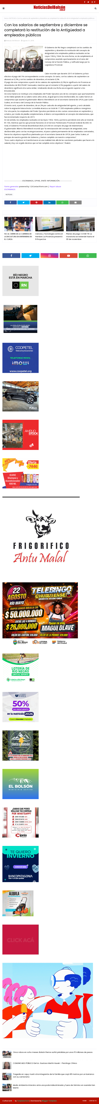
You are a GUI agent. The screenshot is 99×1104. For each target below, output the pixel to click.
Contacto (93, 1101)
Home (85, 1101)
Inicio (6, 18)
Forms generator (11, 186)
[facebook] (85, 2)
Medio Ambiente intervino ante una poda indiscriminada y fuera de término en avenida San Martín (54, 1086)
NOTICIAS (12, 18)
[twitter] (88, 2)
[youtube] (69, 255)
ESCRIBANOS (9, 189)
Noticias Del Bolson (13, 40)
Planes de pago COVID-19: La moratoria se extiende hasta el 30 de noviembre (80, 236)
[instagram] (92, 2)
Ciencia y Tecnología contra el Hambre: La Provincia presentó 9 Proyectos (49, 236)
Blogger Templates (49, 1101)
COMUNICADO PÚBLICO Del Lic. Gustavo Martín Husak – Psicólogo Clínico (45, 1063)
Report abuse (55, 186)
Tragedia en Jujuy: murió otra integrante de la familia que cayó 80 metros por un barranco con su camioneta (53, 1075)
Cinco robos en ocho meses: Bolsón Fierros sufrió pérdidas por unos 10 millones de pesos (52, 1052)
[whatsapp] (88, 255)
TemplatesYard (23, 1101)
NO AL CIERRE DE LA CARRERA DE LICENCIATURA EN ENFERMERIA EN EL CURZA (18, 236)
